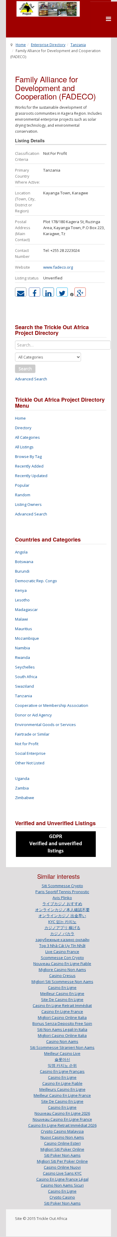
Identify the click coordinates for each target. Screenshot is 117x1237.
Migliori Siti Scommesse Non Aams (62, 981)
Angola (21, 552)
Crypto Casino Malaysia (62, 1131)
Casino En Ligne (62, 987)
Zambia (22, 788)
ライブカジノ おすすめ (62, 903)
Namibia (22, 648)
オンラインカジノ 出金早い (62, 915)
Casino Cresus (62, 975)
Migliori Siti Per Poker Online (62, 1161)
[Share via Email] (20, 292)
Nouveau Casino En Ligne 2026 (62, 1113)
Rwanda (22, 657)
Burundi (22, 571)
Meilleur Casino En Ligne (62, 993)
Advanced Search (31, 379)
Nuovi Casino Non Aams (62, 1137)
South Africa (26, 676)
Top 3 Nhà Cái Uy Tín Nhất (62, 945)
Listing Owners (28, 504)
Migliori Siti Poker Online (62, 1149)
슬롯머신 (62, 1059)
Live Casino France (62, 951)
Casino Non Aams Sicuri (62, 1185)
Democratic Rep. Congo (36, 580)
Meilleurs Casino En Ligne (62, 1089)
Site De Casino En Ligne (62, 999)
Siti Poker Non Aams (62, 1155)
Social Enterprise (30, 753)
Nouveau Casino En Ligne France (62, 1119)
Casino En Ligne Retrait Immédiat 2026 (62, 1125)
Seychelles (25, 667)
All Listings (24, 447)
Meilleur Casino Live (62, 1053)
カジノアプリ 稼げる (62, 927)
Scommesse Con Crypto (62, 957)
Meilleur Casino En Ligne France (62, 1095)
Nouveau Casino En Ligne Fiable (62, 963)
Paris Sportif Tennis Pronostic (62, 891)
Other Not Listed (29, 763)
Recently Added (29, 466)
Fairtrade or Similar (32, 734)
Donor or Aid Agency (33, 715)
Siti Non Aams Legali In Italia (62, 1029)
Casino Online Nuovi (62, 1167)
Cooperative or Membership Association (51, 705)
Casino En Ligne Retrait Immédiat (62, 1005)
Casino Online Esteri (62, 1143)
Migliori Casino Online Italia (62, 1017)
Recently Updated (31, 475)
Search (25, 368)
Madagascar (26, 609)
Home (21, 44)
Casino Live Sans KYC (62, 1173)
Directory (23, 427)
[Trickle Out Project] (48, 9)
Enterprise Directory (48, 44)
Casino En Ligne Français (62, 1071)
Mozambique (27, 638)
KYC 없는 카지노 (62, 921)
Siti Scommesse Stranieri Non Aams (62, 1047)
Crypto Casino (62, 1197)
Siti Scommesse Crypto (62, 885)
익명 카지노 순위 (62, 1065)
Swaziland (24, 686)
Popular (22, 485)
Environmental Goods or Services (45, 724)
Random (22, 494)
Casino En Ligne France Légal (62, 1179)
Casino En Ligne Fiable (62, 1083)
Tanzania (78, 44)
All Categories (27, 437)
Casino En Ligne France (62, 1011)
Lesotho (22, 600)
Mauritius (23, 628)
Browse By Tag (28, 456)
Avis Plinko (62, 897)
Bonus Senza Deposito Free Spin (62, 1023)
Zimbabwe (24, 797)
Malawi (21, 619)
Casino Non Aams (62, 1041)
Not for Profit (26, 743)
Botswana (24, 561)
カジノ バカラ (62, 933)
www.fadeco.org (58, 267)
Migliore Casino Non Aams (62, 969)
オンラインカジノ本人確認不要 (62, 909)
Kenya (21, 590)
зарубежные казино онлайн (62, 939)
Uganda (22, 778)
